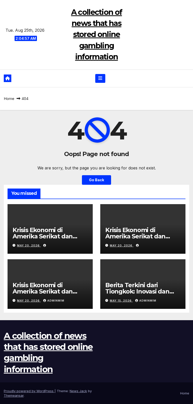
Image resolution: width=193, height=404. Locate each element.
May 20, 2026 (29, 245)
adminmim (55, 300)
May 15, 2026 (121, 300)
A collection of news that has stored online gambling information (96, 34)
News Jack (78, 391)
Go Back (96, 180)
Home (9, 98)
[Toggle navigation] (100, 78)
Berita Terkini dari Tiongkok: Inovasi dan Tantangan (137, 291)
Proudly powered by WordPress (29, 391)
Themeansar (14, 395)
